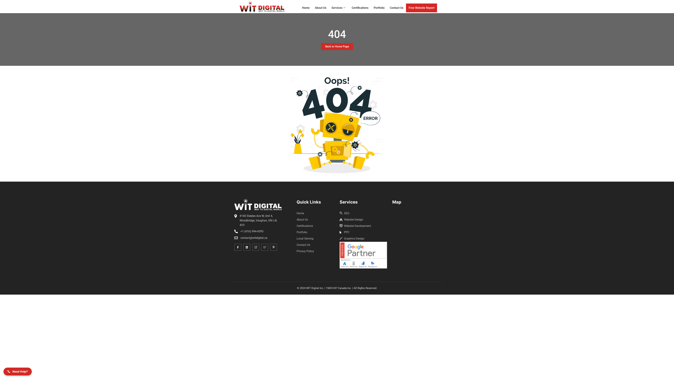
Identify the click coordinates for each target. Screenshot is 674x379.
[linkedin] (246, 247)
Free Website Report (421, 7)
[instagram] (255, 247)
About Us (320, 7)
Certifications (360, 7)
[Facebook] (237, 247)
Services (337, 7)
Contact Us (396, 7)
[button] (18, 371)
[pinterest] (273, 247)
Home (306, 7)
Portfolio (379, 7)
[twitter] (264, 247)
